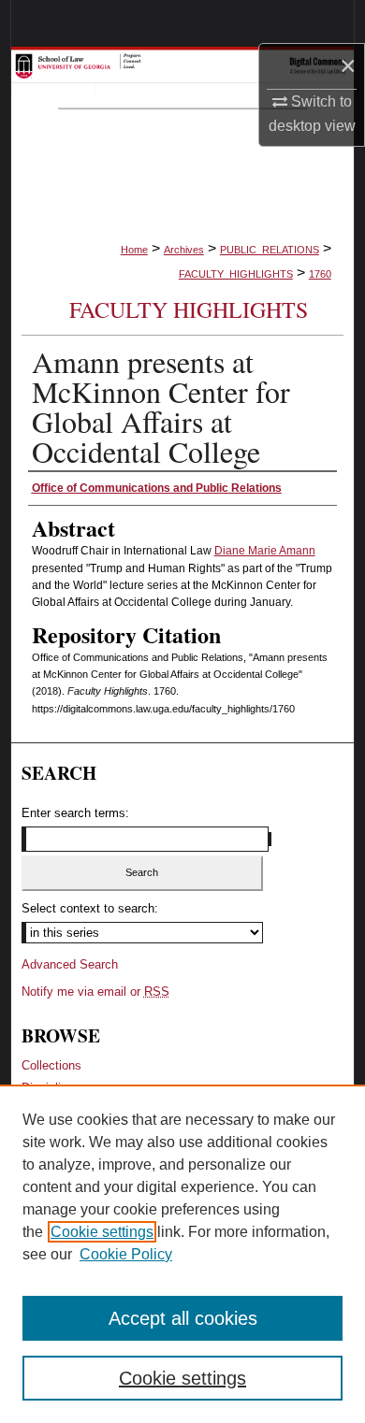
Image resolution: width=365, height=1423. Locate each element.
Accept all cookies (183, 1318)
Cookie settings (102, 1232)
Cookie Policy (126, 1254)
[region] (182, 1254)
